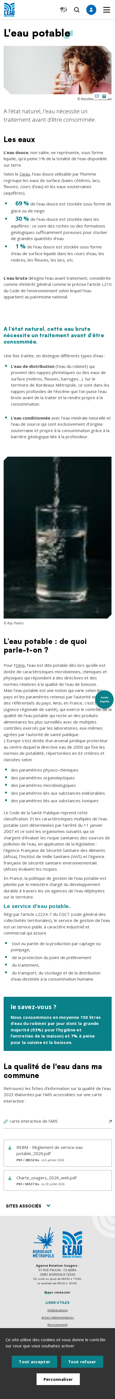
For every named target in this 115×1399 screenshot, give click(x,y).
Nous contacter (57, 1292)
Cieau (25, 174)
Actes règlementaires (58, 1317)
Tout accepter (34, 1361)
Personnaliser (58, 1379)
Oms (20, 665)
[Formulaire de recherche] (76, 9)
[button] (107, 10)
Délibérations (57, 1310)
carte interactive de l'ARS (34, 1121)
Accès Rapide (104, 699)
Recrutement (57, 1325)
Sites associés (23, 1206)
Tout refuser (82, 1361)
